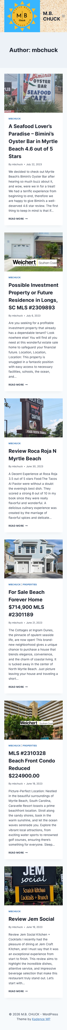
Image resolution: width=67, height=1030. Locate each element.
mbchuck (17, 164)
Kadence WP (41, 1019)
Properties (30, 584)
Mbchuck (15, 118)
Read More (18, 218)
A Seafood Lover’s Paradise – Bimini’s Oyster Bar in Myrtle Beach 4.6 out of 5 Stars (33, 141)
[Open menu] (63, 16)
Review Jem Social (31, 919)
